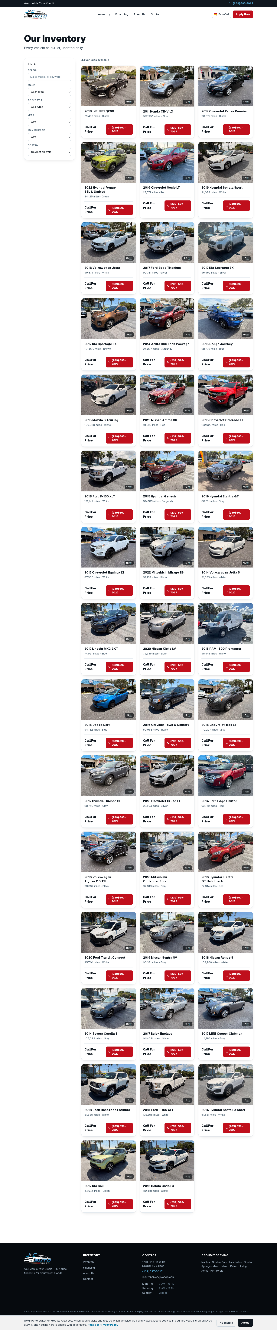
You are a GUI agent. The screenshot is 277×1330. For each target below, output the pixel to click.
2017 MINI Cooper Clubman (221, 1034)
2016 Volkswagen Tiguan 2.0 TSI (97, 879)
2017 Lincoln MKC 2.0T (101, 649)
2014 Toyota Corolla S (101, 1034)
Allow (245, 1322)
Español (221, 14)
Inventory (103, 14)
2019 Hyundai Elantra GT (220, 496)
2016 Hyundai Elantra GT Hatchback (217, 879)
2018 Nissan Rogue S (217, 958)
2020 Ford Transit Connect (104, 958)
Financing (121, 14)
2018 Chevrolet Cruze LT (161, 801)
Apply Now (243, 14)
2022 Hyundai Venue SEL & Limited (100, 190)
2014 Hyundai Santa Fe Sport (223, 1110)
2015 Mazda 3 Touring (101, 420)
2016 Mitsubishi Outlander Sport (155, 879)
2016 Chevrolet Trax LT (218, 725)
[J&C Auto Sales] (35, 14)
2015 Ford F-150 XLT (158, 1110)
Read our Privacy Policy (102, 1324)
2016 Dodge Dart (97, 725)
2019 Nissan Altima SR (160, 420)
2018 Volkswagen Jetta (102, 268)
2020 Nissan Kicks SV (159, 649)
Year (31, 115)
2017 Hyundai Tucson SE (102, 801)
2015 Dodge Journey (217, 344)
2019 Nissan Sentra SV (160, 958)
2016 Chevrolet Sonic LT (161, 188)
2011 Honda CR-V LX (158, 111)
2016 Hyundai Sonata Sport (222, 188)
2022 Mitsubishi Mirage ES (163, 572)
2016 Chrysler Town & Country (166, 725)
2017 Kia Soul (94, 1186)
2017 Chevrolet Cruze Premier (224, 111)
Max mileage (36, 130)
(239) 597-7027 (243, 3)
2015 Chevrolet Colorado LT (222, 420)
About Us (139, 14)
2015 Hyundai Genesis (160, 496)
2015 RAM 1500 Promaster (221, 649)
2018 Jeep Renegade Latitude (107, 1110)
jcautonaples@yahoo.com (158, 1277)
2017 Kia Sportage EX (217, 268)
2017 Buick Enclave (157, 1034)
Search (33, 70)
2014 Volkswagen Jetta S (220, 572)
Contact (156, 14)
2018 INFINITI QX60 (99, 111)
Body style (35, 100)
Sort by (33, 145)
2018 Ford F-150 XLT (99, 496)
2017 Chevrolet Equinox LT (104, 572)
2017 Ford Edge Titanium (162, 268)
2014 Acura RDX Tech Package (166, 344)
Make (31, 85)
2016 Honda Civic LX (158, 1186)
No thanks (226, 1322)
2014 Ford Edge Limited (219, 801)
